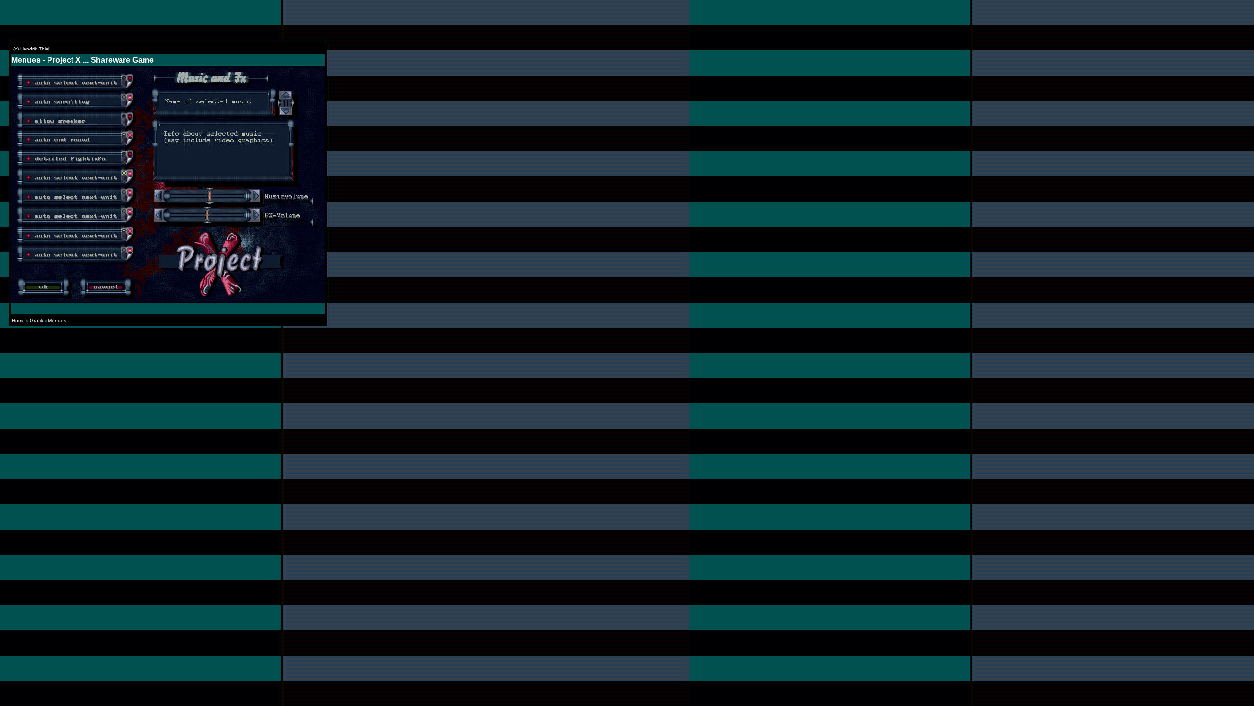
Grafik (36, 320)
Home (18, 320)
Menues (57, 320)
